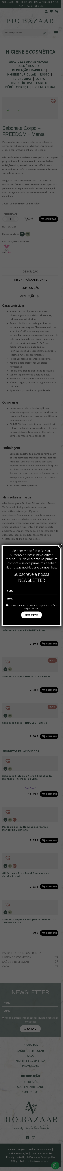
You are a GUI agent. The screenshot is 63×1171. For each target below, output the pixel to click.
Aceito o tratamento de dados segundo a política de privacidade (32, 607)
